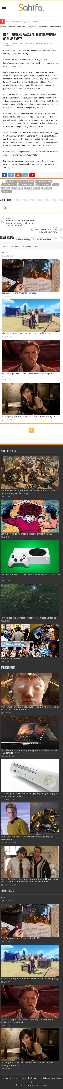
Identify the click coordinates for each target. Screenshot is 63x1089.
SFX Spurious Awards (11, 658)
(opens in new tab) (18, 63)
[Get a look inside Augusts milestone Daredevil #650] (30, 516)
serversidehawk (32, 188)
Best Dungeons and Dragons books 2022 (22, 22)
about (4, 253)
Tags (37, 247)
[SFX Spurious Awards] (30, 640)
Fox (7, 44)
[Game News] (31, 6)
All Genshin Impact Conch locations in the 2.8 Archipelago (26, 333)
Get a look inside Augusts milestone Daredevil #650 (26, 534)
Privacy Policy (25, 1078)
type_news (7, 191)
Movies (12, 27)
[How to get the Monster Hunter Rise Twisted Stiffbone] (30, 600)
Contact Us (36, 1078)
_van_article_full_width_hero (20, 182)
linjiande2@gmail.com (52, 1078)
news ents (17, 188)
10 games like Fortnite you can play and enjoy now (43, 230)
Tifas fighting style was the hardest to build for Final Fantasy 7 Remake (31, 416)
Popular (15, 247)
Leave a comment (46, 44)
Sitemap (14, 1078)
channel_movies (26, 185)
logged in (30, 240)
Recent (5, 247)
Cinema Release (43, 185)
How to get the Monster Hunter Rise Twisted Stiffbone (28, 617)
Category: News (9, 185)
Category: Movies (44, 182)
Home (4, 27)
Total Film (47, 188)
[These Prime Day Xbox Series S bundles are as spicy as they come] (30, 556)
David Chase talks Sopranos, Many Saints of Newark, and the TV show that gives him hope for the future (29, 880)
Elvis (56, 185)
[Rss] (31, 430)
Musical (6, 188)
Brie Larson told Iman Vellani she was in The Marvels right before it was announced (20, 222)
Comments (26, 247)
